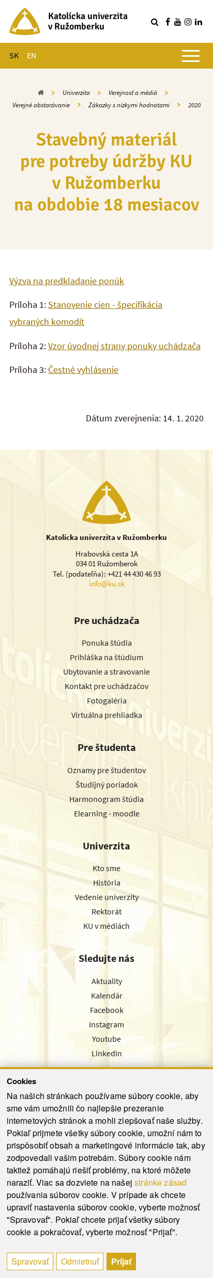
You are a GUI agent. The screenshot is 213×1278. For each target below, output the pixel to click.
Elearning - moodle (107, 813)
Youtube (106, 1039)
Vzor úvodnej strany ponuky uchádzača (124, 346)
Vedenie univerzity (107, 897)
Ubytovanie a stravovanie (106, 671)
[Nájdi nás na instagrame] (188, 22)
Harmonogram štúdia (106, 799)
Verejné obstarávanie (41, 105)
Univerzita (76, 92)
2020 (194, 105)
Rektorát (106, 911)
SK (14, 55)
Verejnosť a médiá (133, 92)
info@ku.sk (107, 583)
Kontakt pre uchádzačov (106, 686)
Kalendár (107, 995)
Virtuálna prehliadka (106, 715)
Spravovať (30, 1261)
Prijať (121, 1261)
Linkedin (107, 1053)
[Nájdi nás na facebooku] (167, 22)
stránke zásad (160, 1182)
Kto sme (106, 868)
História (106, 882)
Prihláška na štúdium (106, 657)
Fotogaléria (107, 700)
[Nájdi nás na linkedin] (198, 22)
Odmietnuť (80, 1261)
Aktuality (107, 981)
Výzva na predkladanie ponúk (66, 281)
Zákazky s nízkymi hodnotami (129, 105)
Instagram (106, 1024)
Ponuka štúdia (107, 642)
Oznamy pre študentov (106, 770)
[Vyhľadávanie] (154, 22)
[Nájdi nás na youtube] (178, 22)
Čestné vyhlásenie (83, 369)
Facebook (107, 1010)
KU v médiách (106, 926)
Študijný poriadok (106, 784)
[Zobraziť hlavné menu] (191, 56)
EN (31, 55)
